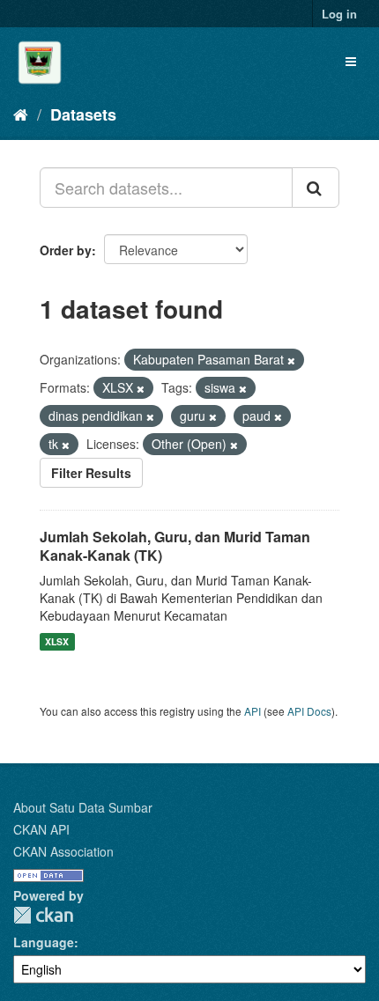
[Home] (20, 113)
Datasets (83, 114)
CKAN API (41, 829)
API (252, 710)
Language (43, 942)
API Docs (309, 710)
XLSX (57, 641)
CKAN (43, 915)
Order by (66, 250)
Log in (339, 13)
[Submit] (315, 187)
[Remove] (291, 360)
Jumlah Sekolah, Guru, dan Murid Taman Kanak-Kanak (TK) (175, 545)
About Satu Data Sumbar (82, 807)
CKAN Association (63, 851)
